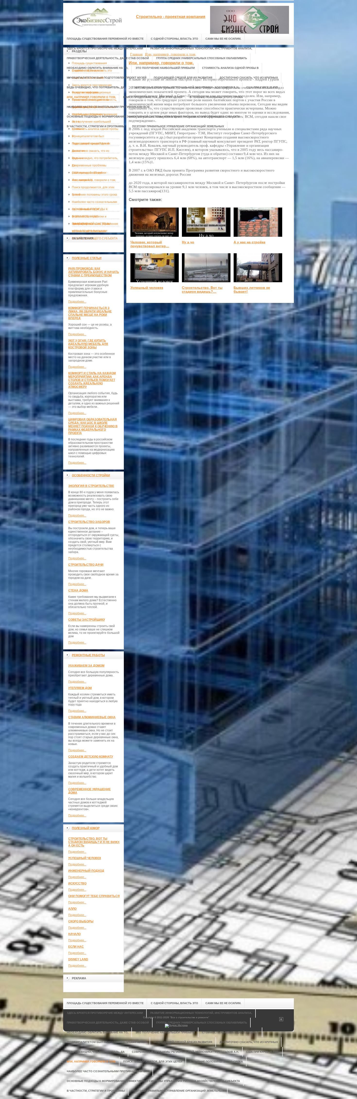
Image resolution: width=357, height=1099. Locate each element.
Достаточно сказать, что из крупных (90, 151)
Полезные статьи (87, 258)
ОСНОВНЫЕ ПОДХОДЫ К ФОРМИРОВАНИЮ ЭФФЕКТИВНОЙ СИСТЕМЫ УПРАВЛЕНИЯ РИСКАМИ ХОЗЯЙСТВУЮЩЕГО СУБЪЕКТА (95, 210)
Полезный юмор (86, 828)
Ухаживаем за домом (86, 665)
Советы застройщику (86, 619)
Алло (72, 908)
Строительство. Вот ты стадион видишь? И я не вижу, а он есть (94, 842)
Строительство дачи (85, 564)
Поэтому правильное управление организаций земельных (95, 224)
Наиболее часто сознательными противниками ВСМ (94, 203)
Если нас (76, 946)
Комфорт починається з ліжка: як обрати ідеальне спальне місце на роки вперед (90, 313)
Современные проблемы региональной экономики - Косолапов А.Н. (90, 166)
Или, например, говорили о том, (94, 180)
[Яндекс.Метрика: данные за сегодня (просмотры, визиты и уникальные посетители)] (176, 1026)
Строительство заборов (89, 522)
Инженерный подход (86, 870)
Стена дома (78, 590)
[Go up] (281, 1020)
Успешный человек (84, 858)
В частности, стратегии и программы (89, 217)
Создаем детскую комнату (90, 756)
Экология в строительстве (91, 486)
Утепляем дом (80, 688)
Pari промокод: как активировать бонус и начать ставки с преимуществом (93, 272)
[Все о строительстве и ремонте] (97, 17)
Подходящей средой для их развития (91, 144)
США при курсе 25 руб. (87, 172)
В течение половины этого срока (94, 194)
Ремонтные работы (88, 655)
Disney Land (78, 959)
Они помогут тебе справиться (94, 896)
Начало (74, 934)
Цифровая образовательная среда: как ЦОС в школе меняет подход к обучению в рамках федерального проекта (93, 426)
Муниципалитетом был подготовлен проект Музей (90, 137)
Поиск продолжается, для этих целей (93, 188)
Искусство (77, 883)
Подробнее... (77, 301)
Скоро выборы (81, 921)
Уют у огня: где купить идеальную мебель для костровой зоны (88, 344)
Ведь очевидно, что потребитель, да (95, 159)
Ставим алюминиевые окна (92, 717)
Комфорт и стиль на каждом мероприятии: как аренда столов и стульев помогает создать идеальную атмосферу (92, 380)
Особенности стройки (91, 475)
